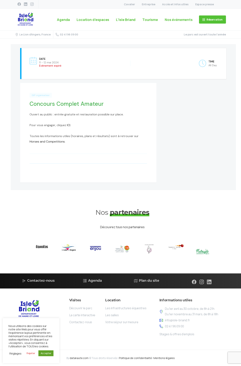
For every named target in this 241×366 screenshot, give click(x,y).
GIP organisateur (41, 95)
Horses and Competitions (47, 141)
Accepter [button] (46, 353)
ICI (68, 125)
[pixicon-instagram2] (201, 281)
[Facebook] (19, 4)
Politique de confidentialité (135, 358)
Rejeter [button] (31, 353)
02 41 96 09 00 (69, 34)
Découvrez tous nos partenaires (122, 227)
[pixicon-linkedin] (209, 281)
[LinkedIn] (25, 4)
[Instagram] (32, 4)
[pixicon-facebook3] (194, 281)
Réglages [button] (15, 353)
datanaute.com (79, 358)
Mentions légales (164, 358)
